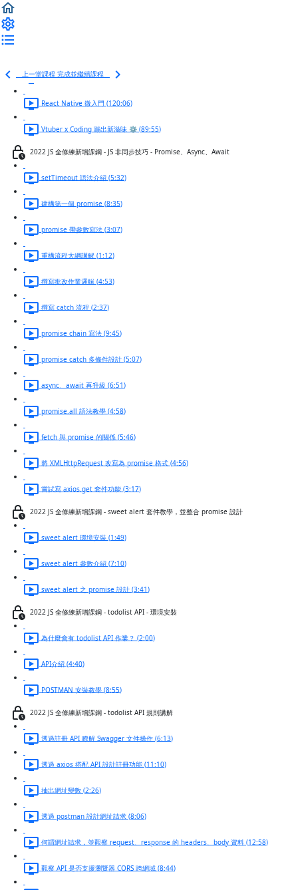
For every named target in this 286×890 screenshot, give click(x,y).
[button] (8, 7)
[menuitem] (8, 23)
